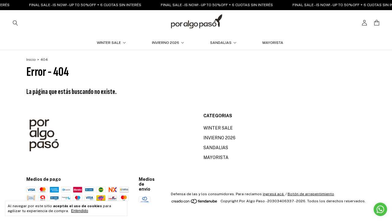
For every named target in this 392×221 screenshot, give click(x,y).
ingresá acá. (274, 194)
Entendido (79, 211)
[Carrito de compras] (377, 23)
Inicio (31, 59)
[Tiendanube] (194, 202)
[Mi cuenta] (364, 23)
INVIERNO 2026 (165, 43)
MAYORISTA (272, 43)
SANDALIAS (221, 43)
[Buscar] (15, 23)
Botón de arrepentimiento (311, 194)
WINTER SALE (109, 43)
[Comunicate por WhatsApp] (380, 209)
